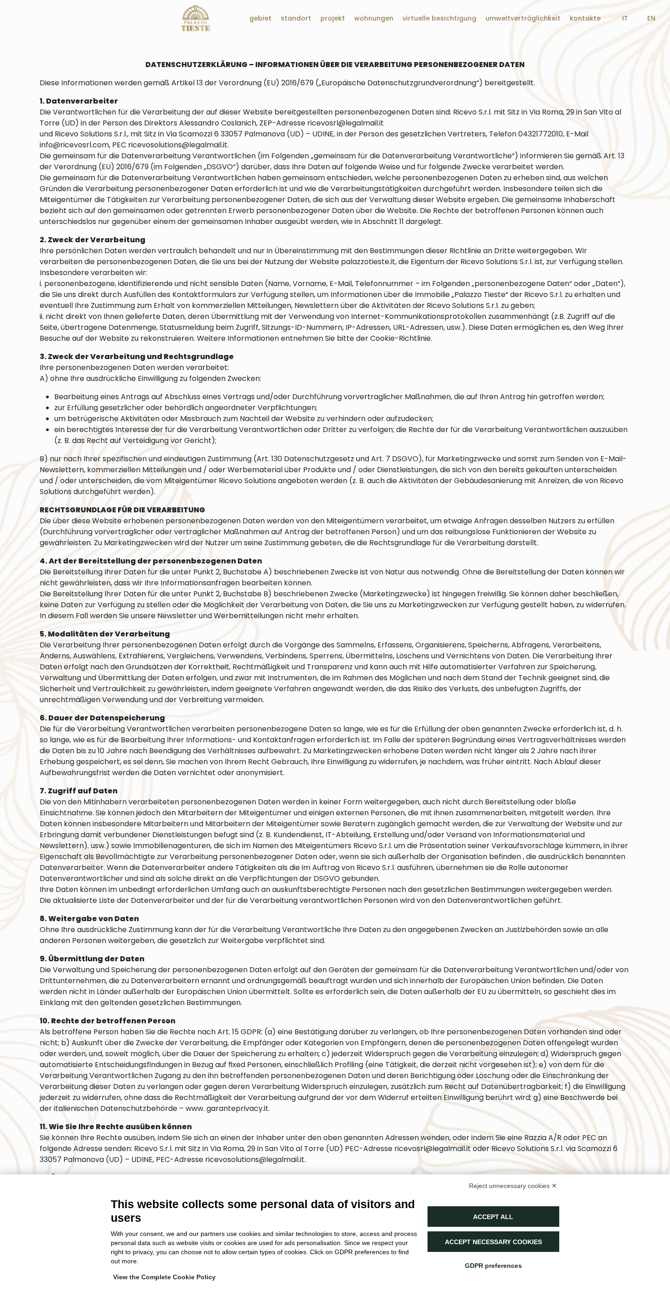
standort (296, 18)
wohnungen (373, 18)
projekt (332, 18)
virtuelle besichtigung (439, 18)
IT (625, 18)
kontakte (585, 18)
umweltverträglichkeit (523, 18)
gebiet (260, 18)
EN (651, 18)
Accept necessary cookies (493, 1242)
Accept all (493, 1216)
